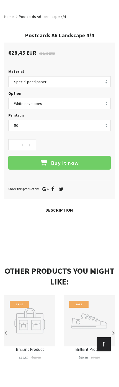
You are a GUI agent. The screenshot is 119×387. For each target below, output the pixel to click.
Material (16, 71)
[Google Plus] (45, 189)
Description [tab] (59, 210)
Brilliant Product (30, 349)
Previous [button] (5, 332)
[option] (30, 332)
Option (14, 93)
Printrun (16, 115)
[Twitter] (61, 189)
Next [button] (113, 332)
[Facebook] (52, 189)
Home (9, 16)
